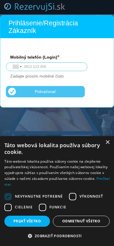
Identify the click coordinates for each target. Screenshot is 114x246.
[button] (57, 236)
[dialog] (57, 191)
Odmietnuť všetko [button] (81, 221)
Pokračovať (45, 91)
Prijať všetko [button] (27, 221)
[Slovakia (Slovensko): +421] (17, 67)
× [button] (107, 142)
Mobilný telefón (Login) (33, 57)
